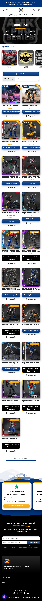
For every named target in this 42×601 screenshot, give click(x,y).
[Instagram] (21, 593)
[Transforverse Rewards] (4, 596)
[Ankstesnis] (9, 100)
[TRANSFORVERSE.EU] (21, 9)
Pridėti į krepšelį (11, 183)
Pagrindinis (5, 47)
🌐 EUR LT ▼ (35, 598)
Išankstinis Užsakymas (11, 112)
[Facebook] (14, 593)
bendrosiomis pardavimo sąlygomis (14, 547)
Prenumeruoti (34, 542)
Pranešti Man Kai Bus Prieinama (11, 258)
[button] (5, 9)
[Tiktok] (24, 593)
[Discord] (27, 593)
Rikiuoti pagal (9, 79)
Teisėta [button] (4, 582)
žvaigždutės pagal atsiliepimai (21, 15)
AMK (26, 67)
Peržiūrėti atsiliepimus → (16, 506)
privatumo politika (33, 547)
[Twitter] (17, 593)
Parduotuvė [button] (6, 577)
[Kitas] (12, 100)
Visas (9, 67)
